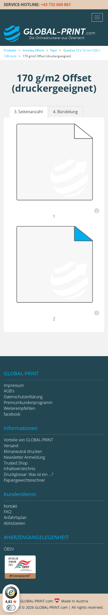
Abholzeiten (14, 523)
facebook (12, 414)
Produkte (10, 50)
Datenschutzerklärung (23, 396)
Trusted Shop (16, 463)
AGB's (9, 391)
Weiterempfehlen (19, 408)
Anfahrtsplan (15, 517)
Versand (11, 445)
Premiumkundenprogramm (28, 402)
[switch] (11, 607)
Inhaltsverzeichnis (19, 468)
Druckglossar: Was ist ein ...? (28, 474)
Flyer (53, 50)
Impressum (14, 385)
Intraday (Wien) (33, 50)
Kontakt (10, 506)
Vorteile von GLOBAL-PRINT (28, 440)
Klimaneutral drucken (23, 451)
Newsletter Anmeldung (24, 457)
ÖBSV (9, 549)
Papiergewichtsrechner (24, 480)
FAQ (7, 511)
